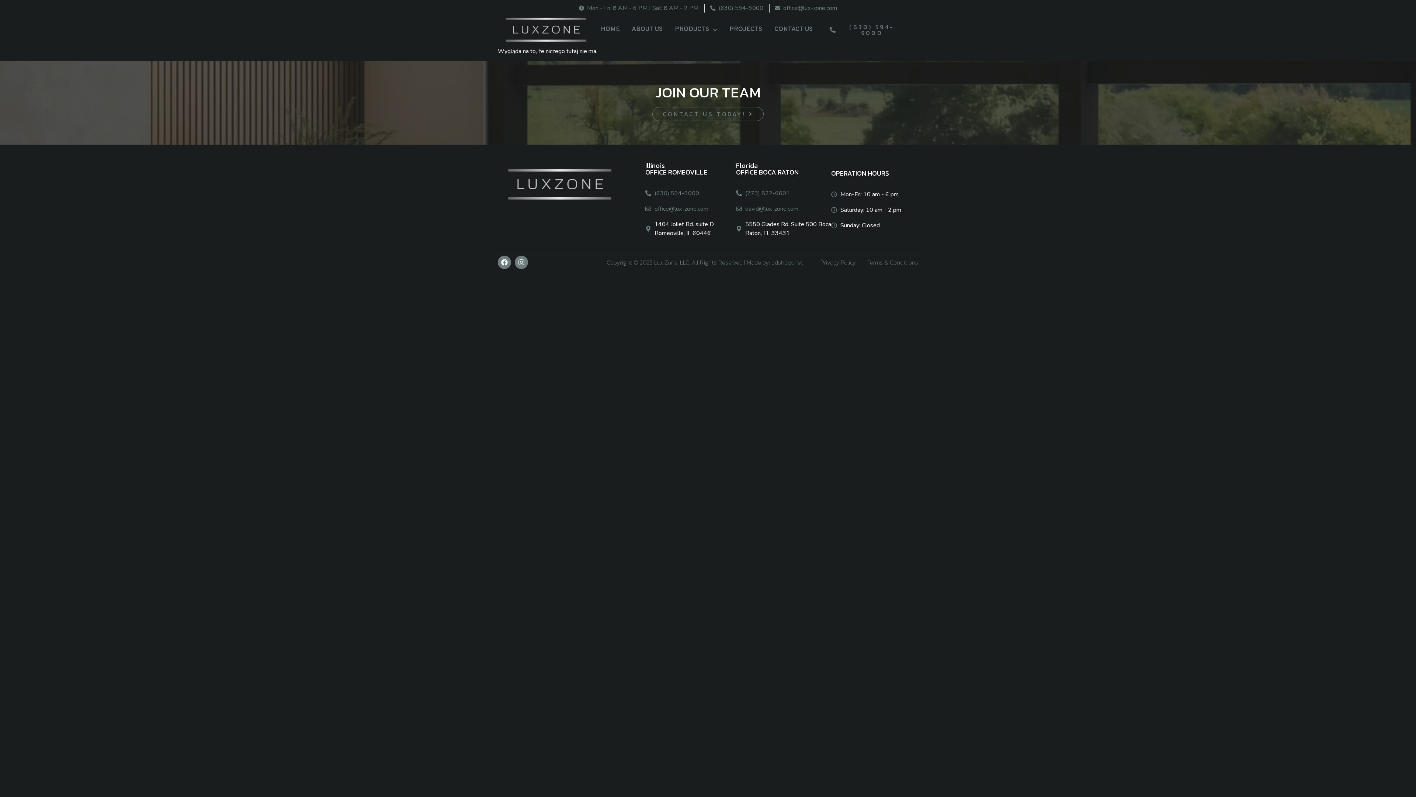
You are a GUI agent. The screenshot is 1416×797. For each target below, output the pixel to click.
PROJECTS (745, 29)
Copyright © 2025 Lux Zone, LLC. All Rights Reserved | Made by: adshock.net (705, 262)
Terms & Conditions (892, 262)
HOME (610, 29)
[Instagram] (521, 262)
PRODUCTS (692, 29)
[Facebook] (504, 262)
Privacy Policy (838, 262)
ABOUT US (647, 29)
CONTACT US (793, 29)
